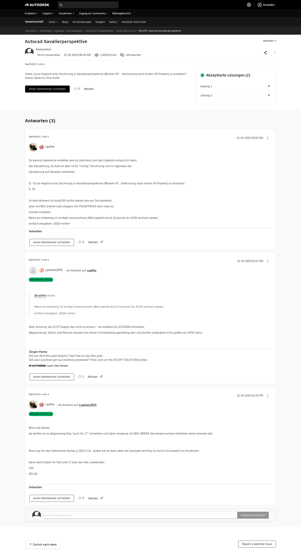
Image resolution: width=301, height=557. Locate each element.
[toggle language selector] (249, 5)
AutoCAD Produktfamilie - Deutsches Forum (111, 31)
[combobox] (88, 4)
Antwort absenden (253, 515)
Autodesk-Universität (134, 22)
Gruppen (100, 22)
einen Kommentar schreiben (47, 89)
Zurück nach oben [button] (45, 545)
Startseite (30, 31)
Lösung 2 (206, 95)
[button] (274, 52)
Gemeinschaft (34, 22)
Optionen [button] (268, 41)
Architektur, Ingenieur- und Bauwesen (61, 31)
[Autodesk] (37, 5)
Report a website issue (257, 544)
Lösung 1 (206, 86)
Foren (52, 22)
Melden (89, 89)
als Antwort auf (81, 270)
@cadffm (40, 296)
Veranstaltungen (81, 22)
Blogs (65, 22)
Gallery (113, 22)
